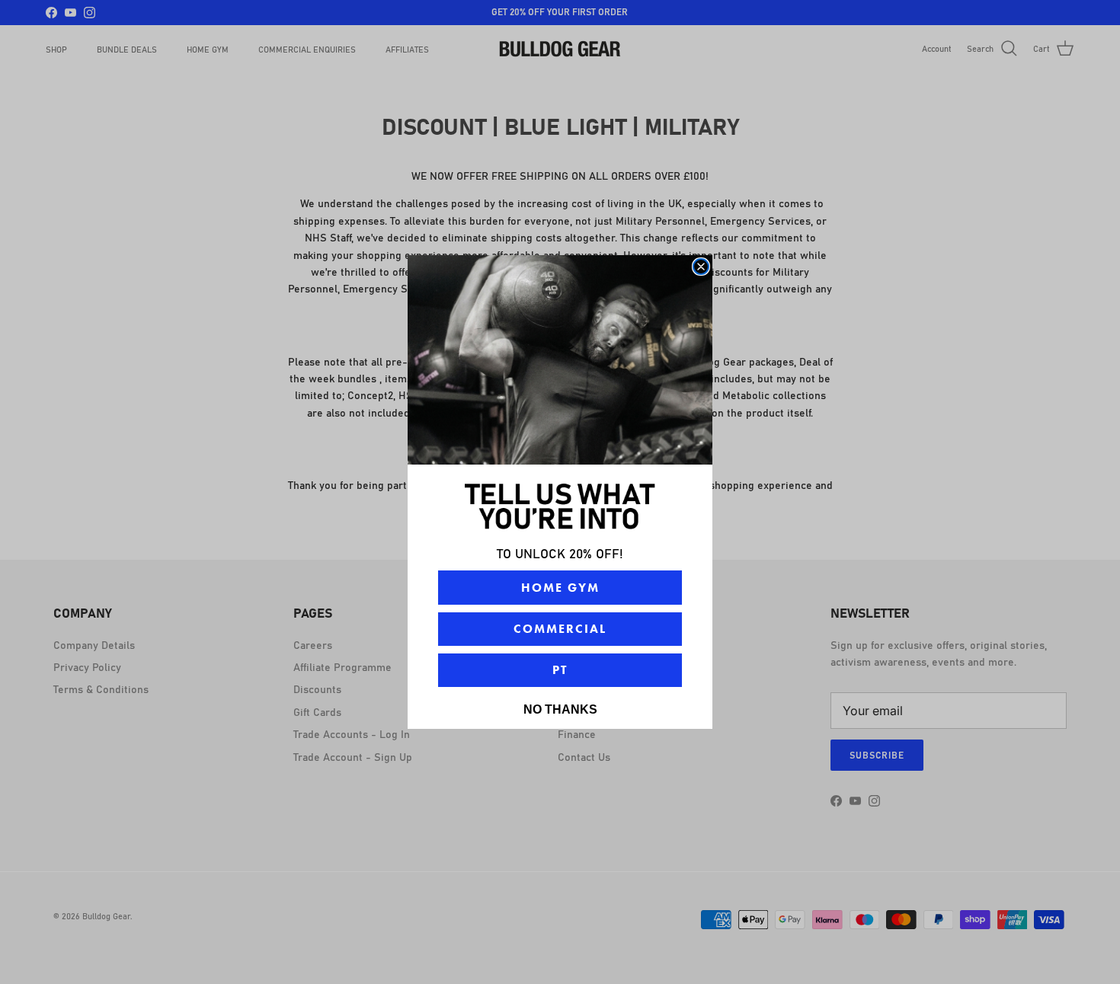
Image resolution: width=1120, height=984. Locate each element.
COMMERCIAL (560, 629)
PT (560, 670)
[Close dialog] (701, 266)
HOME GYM (560, 588)
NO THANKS (560, 709)
